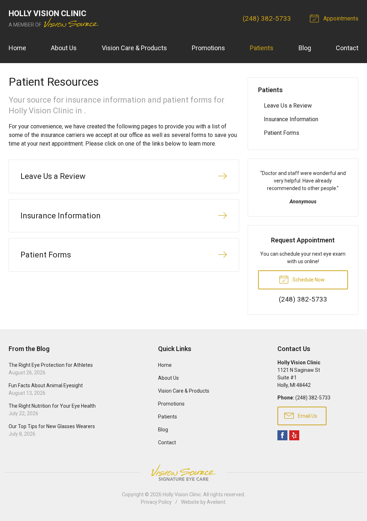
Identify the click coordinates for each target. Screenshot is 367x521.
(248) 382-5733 (267, 18)
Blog (305, 48)
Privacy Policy (156, 502)
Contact (347, 48)
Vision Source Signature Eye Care (183, 472)
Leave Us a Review (288, 105)
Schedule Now (308, 280)
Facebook (282, 435)
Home (17, 48)
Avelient (216, 502)
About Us (64, 48)
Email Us (307, 416)
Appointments (340, 18)
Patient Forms (281, 132)
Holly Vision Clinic (182, 494)
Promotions (208, 48)
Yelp (294, 435)
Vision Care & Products (134, 48)
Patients (261, 48)
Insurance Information (291, 119)
